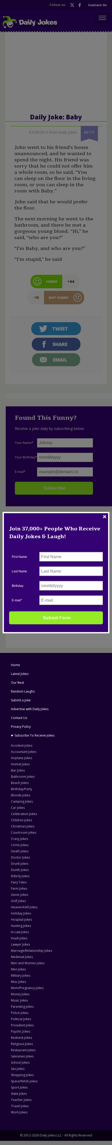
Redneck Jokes (21, 1037)
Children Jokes (21, 820)
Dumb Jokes (20, 870)
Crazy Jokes (19, 839)
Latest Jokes (19, 674)
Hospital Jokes (21, 919)
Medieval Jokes (22, 957)
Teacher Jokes (21, 1100)
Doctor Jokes (20, 857)
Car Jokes (18, 807)
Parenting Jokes (22, 1006)
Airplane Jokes (21, 758)
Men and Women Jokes (28, 963)
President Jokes (22, 1025)
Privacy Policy (21, 726)
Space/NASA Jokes (24, 1081)
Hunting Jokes (21, 926)
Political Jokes (21, 1019)
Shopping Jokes (22, 1075)
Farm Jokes (19, 888)
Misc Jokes (18, 982)
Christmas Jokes (22, 826)
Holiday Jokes (21, 913)
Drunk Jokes (19, 863)
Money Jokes (20, 994)
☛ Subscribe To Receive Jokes (32, 735)
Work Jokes (19, 1112)
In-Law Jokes (20, 932)
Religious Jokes (22, 1044)
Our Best (17, 682)
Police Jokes (19, 1013)
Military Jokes (20, 975)
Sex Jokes (17, 1069)
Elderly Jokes (20, 876)
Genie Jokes (19, 894)
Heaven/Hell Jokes (24, 907)
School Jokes (20, 1062)
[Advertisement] (47, 547)
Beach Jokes (20, 783)
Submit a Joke (21, 700)
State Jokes (19, 1093)
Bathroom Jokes (23, 776)
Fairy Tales (19, 882)
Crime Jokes (19, 845)
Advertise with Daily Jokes (29, 709)
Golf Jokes (18, 901)
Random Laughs (23, 691)
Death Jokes (19, 851)
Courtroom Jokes (23, 832)
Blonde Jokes (20, 795)
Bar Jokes (18, 770)
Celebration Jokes (24, 814)
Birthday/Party (21, 789)
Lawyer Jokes (20, 944)
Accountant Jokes (23, 752)
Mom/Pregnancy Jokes (27, 988)
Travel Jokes (20, 1106)
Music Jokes (19, 1000)
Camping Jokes (22, 801)
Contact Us (19, 718)
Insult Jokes (19, 938)
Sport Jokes (19, 1087)
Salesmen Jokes (22, 1056)
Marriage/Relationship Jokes (31, 950)
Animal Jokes (20, 764)
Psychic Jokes (20, 1031)
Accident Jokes (21, 745)
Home (15, 665)
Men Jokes (18, 969)
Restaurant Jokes (23, 1050)
